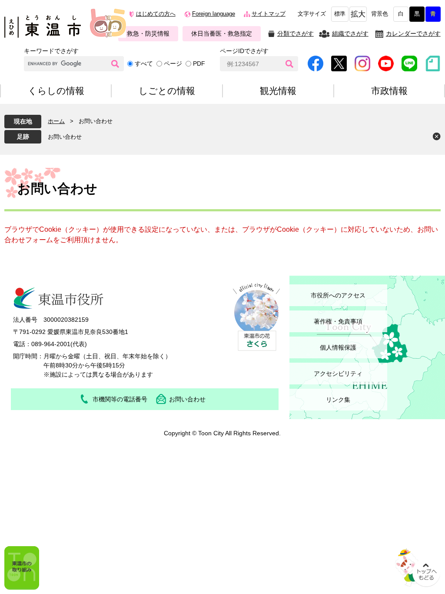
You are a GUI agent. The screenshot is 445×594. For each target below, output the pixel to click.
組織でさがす (350, 33)
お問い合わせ (65, 136)
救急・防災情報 (148, 33)
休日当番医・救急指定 (221, 33)
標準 (339, 14)
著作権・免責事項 (338, 321)
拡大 (358, 14)
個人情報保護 (338, 347)
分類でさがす (295, 33)
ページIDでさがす (244, 50)
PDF (199, 63)
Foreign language (213, 14)
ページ (173, 63)
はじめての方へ (156, 14)
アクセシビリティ (338, 373)
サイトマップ (269, 14)
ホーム (56, 121)
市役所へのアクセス (338, 295)
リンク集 (338, 399)
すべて (144, 63)
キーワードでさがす (51, 50)
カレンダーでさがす (413, 33)
